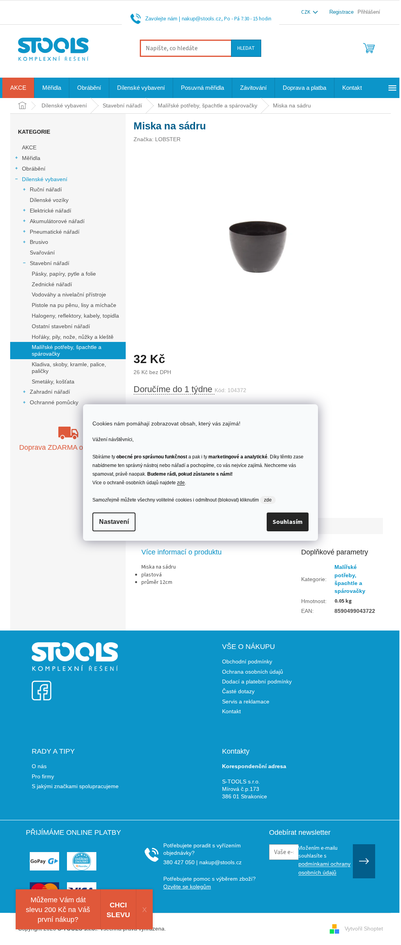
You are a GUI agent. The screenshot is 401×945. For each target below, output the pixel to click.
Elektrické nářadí (50, 210)
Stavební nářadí (49, 263)
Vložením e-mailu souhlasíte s (324, 860)
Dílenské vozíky (49, 200)
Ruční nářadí (46, 189)
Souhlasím (288, 522)
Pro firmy (43, 776)
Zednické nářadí (52, 284)
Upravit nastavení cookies (199, 928)
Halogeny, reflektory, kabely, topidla (75, 316)
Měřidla (31, 158)
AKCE (29, 147)
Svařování (42, 252)
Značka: (157, 139)
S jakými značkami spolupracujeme (75, 786)
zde (181, 482)
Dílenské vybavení (44, 179)
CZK (306, 12)
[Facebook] (41, 685)
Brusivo (39, 242)
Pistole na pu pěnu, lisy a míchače (74, 305)
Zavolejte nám (161, 19)
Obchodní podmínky (247, 661)
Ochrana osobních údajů (252, 672)
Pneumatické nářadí (54, 232)
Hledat (246, 48)
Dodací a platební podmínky (257, 681)
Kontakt (231, 711)
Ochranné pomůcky (54, 402)
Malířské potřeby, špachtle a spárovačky (66, 350)
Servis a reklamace (245, 701)
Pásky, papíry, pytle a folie (64, 274)
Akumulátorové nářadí (57, 221)
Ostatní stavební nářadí (61, 326)
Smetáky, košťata (53, 381)
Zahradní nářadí (50, 392)
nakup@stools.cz (201, 19)
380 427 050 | (180, 862)
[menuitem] (18, 88)
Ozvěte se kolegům (187, 886)
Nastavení (114, 521)
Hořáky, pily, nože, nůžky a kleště (73, 337)
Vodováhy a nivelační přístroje (69, 294)
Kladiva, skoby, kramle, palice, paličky (69, 367)
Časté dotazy (238, 691)
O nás (39, 766)
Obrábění (33, 168)
